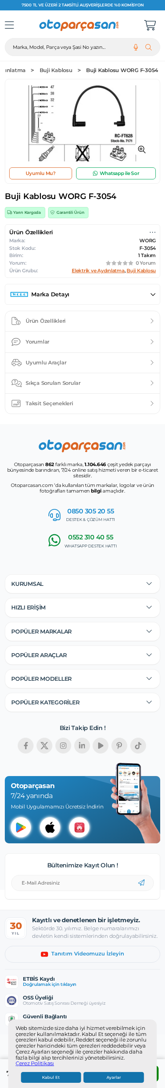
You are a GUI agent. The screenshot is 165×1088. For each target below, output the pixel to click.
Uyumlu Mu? (41, 173)
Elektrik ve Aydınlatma (98, 271)
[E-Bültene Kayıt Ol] (141, 883)
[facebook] (26, 746)
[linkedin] (82, 746)
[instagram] (63, 746)
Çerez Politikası (35, 1063)
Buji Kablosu (56, 70)
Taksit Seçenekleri (49, 403)
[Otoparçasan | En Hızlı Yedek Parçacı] (79, 25)
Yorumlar (37, 341)
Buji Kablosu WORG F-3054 (122, 70)
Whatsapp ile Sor (119, 173)
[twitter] (44, 746)
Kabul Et (51, 1077)
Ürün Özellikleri (46, 321)
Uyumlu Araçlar (46, 362)
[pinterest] (119, 746)
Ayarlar (114, 1077)
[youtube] (101, 746)
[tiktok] (138, 746)
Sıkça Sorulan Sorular (53, 383)
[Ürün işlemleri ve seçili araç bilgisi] (152, 232)
